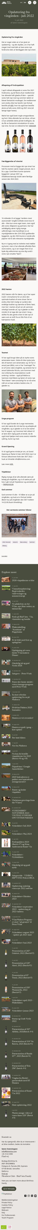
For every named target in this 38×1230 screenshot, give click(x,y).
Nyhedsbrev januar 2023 (23, 1011)
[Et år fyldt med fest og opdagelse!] (6, 639)
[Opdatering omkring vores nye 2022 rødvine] (6, 885)
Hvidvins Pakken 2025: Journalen (22, 708)
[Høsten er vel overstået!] (6, 717)
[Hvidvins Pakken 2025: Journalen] (6, 707)
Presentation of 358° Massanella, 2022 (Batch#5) (21, 990)
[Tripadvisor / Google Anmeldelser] (6, 765)
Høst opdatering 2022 (22, 1105)
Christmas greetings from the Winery (23, 801)
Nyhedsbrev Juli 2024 (21, 826)
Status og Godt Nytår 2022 (21, 1020)
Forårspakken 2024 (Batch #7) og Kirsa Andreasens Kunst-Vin (22, 844)
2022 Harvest (6, 542)
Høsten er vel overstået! (22, 718)
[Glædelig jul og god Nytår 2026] (6, 662)
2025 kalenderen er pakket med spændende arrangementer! (22, 779)
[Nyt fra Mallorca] (6, 744)
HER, (12, 105)
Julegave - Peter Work (22, 673)
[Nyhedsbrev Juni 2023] (6, 941)
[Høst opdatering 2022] (6, 1104)
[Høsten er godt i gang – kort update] (6, 726)
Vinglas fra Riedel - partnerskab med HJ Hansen (21, 1080)
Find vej (5, 1174)
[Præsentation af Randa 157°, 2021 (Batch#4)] (6, 1054)
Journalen (4, 556)
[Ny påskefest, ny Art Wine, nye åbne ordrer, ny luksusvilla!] (6, 603)
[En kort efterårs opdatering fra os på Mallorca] (6, 693)
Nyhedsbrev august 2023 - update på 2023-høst (23, 933)
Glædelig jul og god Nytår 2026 (20, 664)
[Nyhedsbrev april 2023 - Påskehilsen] (6, 999)
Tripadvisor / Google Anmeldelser (21, 767)
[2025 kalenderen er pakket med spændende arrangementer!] (6, 775)
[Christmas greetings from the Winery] (6, 799)
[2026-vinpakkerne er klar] (6, 579)
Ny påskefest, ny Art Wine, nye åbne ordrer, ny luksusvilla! (23, 606)
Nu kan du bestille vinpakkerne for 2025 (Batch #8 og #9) (21, 756)
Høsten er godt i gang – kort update (22, 728)
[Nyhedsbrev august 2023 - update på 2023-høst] (6, 931)
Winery (4, 546)
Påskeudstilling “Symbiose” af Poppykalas (18, 629)
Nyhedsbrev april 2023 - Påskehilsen (22, 1001)
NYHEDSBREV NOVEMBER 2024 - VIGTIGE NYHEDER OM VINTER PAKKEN (22, 814)
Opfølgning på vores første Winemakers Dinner (21, 652)
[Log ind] (29, 2)
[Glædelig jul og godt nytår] (6, 864)
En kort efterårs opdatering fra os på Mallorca (21, 697)
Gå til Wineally (9, 1189)
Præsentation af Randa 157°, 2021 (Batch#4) (22, 1054)
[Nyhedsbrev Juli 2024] (6, 824)
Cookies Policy (7, 1205)
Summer (32, 542)
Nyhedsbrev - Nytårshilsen (18, 856)
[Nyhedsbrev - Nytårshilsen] (6, 853)
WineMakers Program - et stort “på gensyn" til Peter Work (22, 922)
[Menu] (34, 2)
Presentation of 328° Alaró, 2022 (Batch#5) (22, 964)
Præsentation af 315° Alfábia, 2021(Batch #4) (22, 1030)
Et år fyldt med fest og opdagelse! (22, 641)
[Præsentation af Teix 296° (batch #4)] (6, 1066)
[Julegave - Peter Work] (6, 672)
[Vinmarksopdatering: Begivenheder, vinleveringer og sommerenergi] (6, 587)
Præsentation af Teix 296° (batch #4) (21, 1067)
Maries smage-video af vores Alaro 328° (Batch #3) (22, 1115)
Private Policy (7, 1202)
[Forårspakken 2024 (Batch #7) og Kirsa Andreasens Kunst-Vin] (6, 842)
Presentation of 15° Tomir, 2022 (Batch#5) (22, 976)
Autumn (15, 542)
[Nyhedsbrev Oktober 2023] (6, 895)
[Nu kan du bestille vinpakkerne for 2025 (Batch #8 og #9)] (6, 752)
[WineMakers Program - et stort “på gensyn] (6, 918)
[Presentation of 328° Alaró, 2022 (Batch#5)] (6, 964)
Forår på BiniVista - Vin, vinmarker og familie (22, 618)
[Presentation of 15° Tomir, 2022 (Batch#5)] (6, 976)
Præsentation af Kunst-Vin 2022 (22, 1092)
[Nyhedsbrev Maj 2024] (6, 832)
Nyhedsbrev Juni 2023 (22, 943)
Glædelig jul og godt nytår (21, 866)
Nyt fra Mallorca (19, 746)
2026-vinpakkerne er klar (23, 580)
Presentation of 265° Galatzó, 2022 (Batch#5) (23, 952)
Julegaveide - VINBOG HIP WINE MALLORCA (23, 876)
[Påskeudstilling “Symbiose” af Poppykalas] (6, 626)
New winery (23, 542)
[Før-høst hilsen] (6, 736)
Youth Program (7, 1218)
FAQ (3, 1212)
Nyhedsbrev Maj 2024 (22, 834)
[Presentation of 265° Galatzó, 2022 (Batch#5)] (6, 951)
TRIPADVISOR (8, 484)
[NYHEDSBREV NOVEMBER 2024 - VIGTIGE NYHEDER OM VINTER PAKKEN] (6, 809)
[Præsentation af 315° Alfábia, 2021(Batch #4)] (6, 1030)
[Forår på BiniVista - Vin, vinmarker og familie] (6, 615)
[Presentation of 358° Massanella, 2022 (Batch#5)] (6, 988)
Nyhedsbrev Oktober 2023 (21, 897)
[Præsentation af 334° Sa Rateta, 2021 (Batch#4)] (6, 1042)
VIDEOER (32, 126)
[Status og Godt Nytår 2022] (6, 1017)
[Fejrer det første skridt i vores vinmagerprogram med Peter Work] (6, 680)
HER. (11, 464)
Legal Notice (6, 1207)
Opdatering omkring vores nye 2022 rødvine (22, 887)
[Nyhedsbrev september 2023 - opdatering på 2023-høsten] (6, 905)
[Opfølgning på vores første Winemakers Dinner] (6, 649)
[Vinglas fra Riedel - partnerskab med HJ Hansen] (6, 1077)
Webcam (5, 1210)
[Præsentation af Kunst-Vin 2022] (6, 1092)
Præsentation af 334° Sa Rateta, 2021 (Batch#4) (22, 1042)
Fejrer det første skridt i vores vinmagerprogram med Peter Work (22, 684)
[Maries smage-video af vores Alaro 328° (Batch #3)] (6, 1114)
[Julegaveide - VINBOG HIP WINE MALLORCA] (6, 874)
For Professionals (8, 1215)
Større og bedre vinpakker (19, 791)
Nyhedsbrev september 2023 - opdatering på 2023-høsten (22, 909)
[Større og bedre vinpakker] (6, 788)
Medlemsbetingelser (10, 1200)
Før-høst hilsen (18, 738)
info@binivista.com (9, 1151)
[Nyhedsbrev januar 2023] (6, 1009)
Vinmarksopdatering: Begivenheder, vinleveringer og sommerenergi (21, 592)
